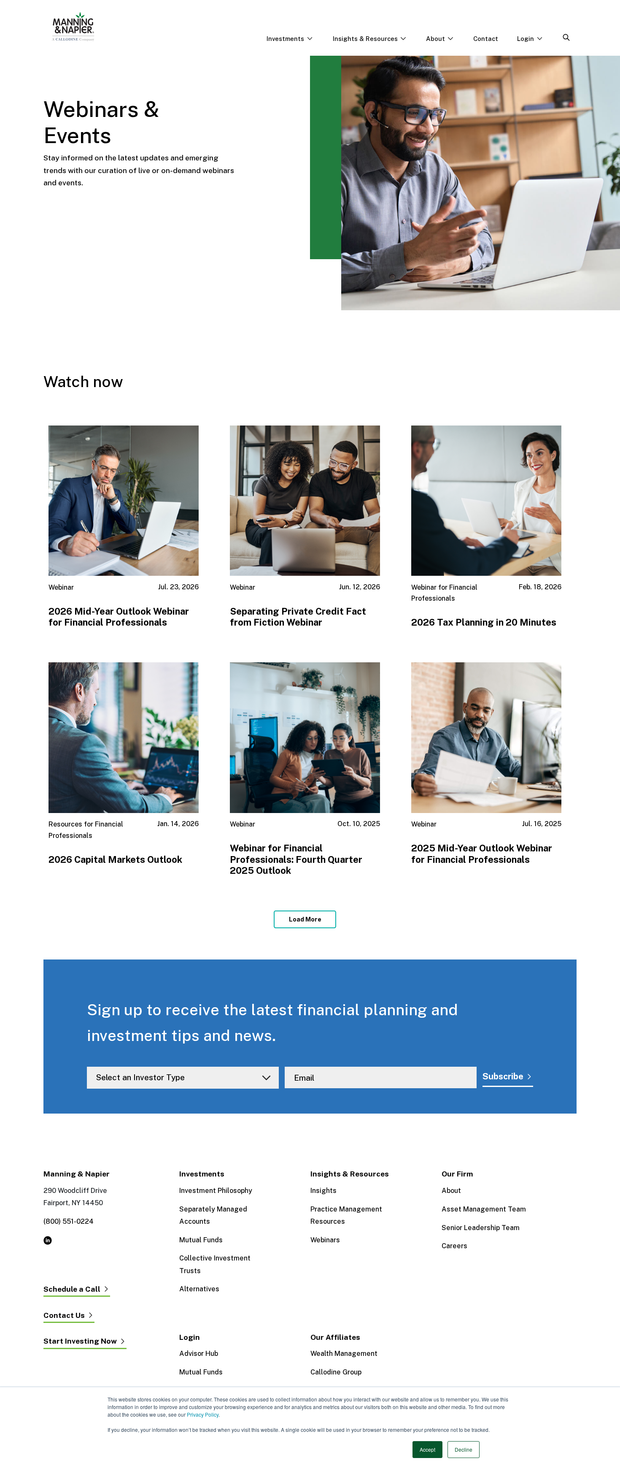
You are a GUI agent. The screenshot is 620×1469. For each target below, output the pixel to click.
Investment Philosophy (215, 1191)
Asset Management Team (484, 1209)
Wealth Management (343, 1354)
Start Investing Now (80, 1341)
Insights (323, 1191)
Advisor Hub (198, 1354)
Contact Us (64, 1316)
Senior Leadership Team (481, 1228)
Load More (305, 919)
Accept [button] (427, 1449)
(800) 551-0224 (68, 1221)
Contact (485, 38)
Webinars (325, 1240)
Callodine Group (335, 1372)
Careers (454, 1246)
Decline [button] (463, 1449)
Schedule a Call (71, 1289)
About (451, 1191)
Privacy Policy (202, 1414)
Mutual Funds (201, 1240)
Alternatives (199, 1289)
